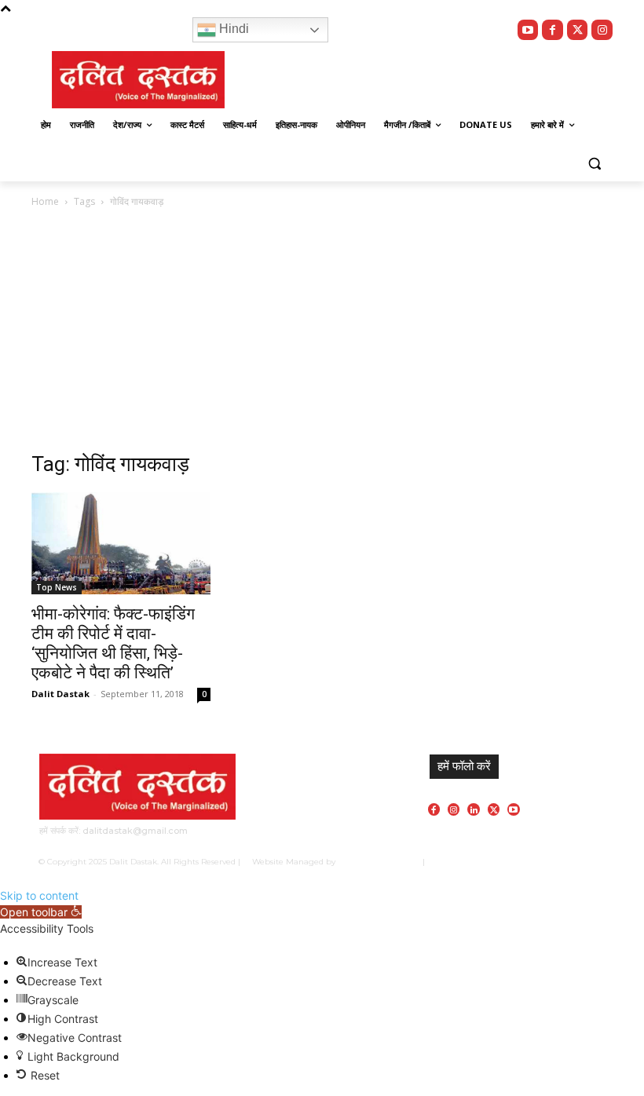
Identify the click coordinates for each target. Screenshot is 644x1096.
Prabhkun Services (375, 862)
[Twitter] (577, 30)
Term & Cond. (532, 862)
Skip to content (39, 895)
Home (45, 201)
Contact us (585, 862)
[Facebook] (552, 30)
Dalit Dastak (60, 694)
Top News (56, 587)
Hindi (232, 28)
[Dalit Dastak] (138, 80)
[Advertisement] (221, 335)
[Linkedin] (473, 809)
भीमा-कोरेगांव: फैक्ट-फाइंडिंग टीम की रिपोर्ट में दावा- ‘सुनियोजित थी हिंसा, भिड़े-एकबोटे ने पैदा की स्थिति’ (113, 643)
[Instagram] (602, 30)
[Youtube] (528, 30)
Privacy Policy (472, 862)
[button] (594, 162)
